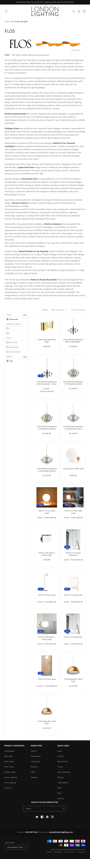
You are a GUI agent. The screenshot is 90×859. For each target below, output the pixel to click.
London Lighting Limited (63, 849)
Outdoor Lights (10, 772)
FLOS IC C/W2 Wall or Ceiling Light (46, 638)
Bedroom (34, 767)
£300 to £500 (13, 342)
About (60, 751)
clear (25, 315)
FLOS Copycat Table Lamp (73, 468)
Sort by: (45, 310)
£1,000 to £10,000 (14, 352)
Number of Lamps (14, 324)
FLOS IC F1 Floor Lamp (47, 595)
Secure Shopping (64, 772)
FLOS (12, 21)
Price (9, 338)
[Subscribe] (63, 808)
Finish (9, 315)
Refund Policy (63, 761)
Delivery (61, 777)
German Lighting (10, 777)
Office (33, 772)
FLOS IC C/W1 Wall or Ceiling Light (46, 554)
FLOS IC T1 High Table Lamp (73, 512)
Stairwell (34, 777)
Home (7, 21)
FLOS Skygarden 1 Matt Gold (47, 722)
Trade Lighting (63, 783)
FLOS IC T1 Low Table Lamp (46, 512)
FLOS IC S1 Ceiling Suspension (73, 554)
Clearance (8, 788)
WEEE (60, 788)
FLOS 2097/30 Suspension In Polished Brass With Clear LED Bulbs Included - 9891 (47, 472)
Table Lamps (9, 761)
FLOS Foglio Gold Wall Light (47, 340)
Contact (61, 756)
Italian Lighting (10, 783)
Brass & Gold (13, 319)
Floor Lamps (9, 767)
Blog (59, 793)
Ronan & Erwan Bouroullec (44, 279)
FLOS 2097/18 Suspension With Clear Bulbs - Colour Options (47, 384)
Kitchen (34, 751)
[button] (6, 11)
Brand (9, 356)
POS (72, 849)
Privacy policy (81, 852)
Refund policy (58, 852)
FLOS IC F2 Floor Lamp (47, 679)
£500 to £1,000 (14, 347)
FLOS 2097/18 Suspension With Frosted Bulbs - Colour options (73, 341)
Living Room (35, 761)
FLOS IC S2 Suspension (73, 637)
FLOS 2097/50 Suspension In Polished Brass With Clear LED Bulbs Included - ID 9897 (47, 429)
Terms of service (69, 852)
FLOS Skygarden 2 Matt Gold (73, 680)
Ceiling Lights (9, 751)
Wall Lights (8, 756)
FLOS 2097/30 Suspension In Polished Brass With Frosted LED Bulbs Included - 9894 (73, 429)
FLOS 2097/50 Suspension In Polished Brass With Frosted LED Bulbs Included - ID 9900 (73, 385)
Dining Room (36, 756)
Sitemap (61, 798)
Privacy (60, 767)
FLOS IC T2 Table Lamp (73, 595)
